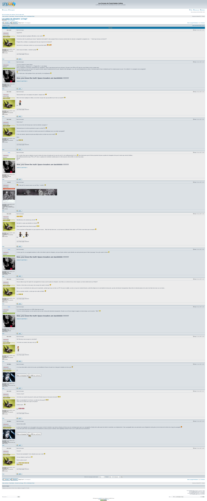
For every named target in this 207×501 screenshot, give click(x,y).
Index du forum (5, 16)
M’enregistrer (12, 10)
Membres (203, 10)
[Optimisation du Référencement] (103, 500)
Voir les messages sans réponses (8, 14)
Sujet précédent (195, 25)
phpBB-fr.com (106, 499)
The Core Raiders (11, 20)
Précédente (195, 22)
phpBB (100, 498)
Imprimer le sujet (6, 25)
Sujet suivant (201, 25)
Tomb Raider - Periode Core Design (16, 16)
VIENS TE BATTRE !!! (22, 81)
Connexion (5, 10)
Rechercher (196, 10)
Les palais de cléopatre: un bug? (14, 19)
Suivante (203, 22)
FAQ (191, 10)
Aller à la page (190, 22)
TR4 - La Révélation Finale (29, 16)
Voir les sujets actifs (20, 14)
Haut (3, 88)
